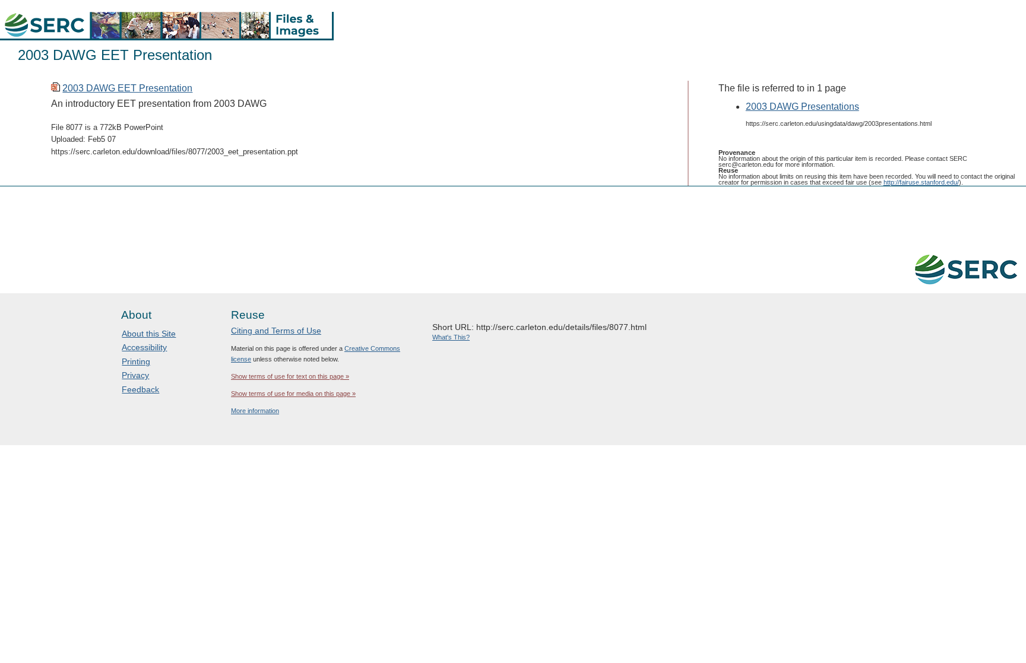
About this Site (149, 333)
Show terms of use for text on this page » (290, 376)
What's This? (451, 337)
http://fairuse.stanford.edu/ (921, 182)
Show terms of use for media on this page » (293, 393)
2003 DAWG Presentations (802, 106)
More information (255, 410)
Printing (136, 361)
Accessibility (144, 347)
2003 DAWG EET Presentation (127, 88)
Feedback (140, 389)
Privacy (135, 375)
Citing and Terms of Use (276, 330)
